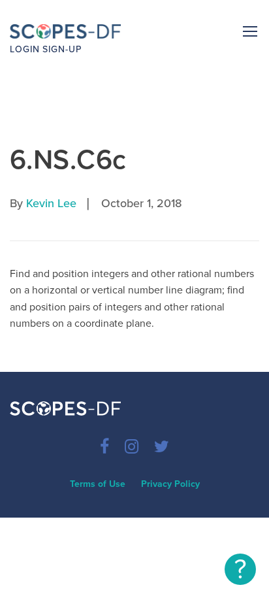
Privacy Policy (170, 484)
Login (25, 49)
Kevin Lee (51, 203)
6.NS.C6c (68, 159)
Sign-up (62, 49)
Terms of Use (97, 484)
